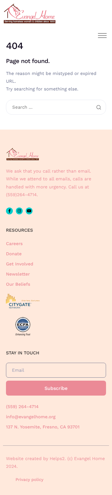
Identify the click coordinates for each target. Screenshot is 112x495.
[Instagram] (19, 210)
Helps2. (58, 458)
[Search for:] (56, 107)
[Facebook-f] (9, 210)
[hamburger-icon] (102, 35)
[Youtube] (29, 210)
